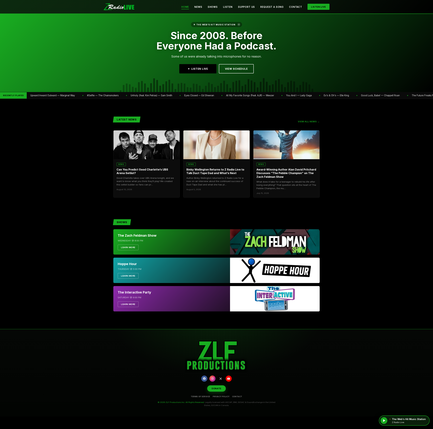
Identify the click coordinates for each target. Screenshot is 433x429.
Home (185, 6)
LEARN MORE (128, 247)
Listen (228, 6)
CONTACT (237, 396)
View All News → (309, 121)
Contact (295, 6)
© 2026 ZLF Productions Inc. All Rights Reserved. (181, 402)
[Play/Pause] (384, 420)
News (198, 6)
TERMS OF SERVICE (200, 396)
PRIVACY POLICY (221, 396)
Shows (213, 6)
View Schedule (236, 68)
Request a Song (272, 6)
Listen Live (318, 6)
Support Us (246, 6)
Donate (216, 388)
